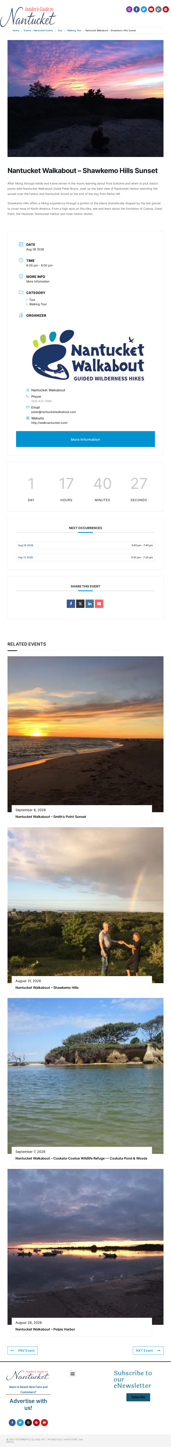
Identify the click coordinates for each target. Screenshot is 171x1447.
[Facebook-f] (136, 9)
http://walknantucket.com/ (49, 422)
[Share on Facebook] (71, 604)
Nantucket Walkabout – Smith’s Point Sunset (50, 816)
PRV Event (26, 1350)
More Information (37, 281)
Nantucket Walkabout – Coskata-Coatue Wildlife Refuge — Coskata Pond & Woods (81, 1158)
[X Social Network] (80, 604)
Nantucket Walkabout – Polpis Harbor (45, 1329)
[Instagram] (129, 9)
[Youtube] (151, 9)
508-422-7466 (41, 401)
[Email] (99, 604)
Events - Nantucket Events (38, 30)
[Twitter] (144, 9)
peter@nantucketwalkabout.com (53, 412)
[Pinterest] (166, 9)
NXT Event (144, 1350)
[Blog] (158, 9)
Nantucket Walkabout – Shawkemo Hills (47, 987)
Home (16, 30)
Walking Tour (74, 30)
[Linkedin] (90, 604)
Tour (60, 30)
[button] (72, 1373)
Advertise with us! (28, 1405)
